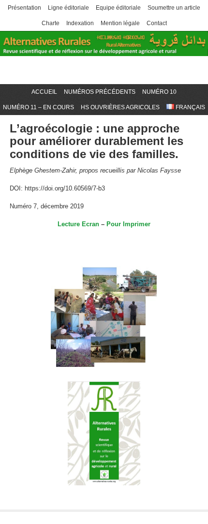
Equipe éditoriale (118, 7)
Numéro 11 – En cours (38, 107)
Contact (157, 23)
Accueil (44, 91)
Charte (50, 23)
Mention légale (120, 23)
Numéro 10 (159, 91)
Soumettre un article (174, 7)
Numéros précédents (99, 91)
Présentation (24, 7)
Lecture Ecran (78, 224)
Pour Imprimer (128, 224)
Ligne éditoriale (68, 7)
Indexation (80, 23)
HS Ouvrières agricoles (120, 107)
